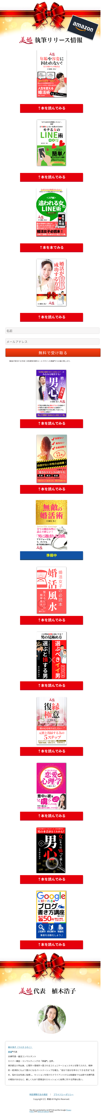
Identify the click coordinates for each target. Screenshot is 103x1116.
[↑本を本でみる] (51, 282)
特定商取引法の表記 (38, 1094)
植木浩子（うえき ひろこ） (20, 1047)
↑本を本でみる (51, 247)
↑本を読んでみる (52, 107)
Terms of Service (43, 1111)
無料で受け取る (53, 352)
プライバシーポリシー (64, 1094)
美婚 (10, 1051)
